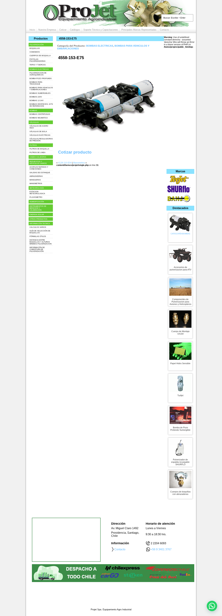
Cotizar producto (75, 152)
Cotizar (62, 29)
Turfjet (180, 395)
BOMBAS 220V (35, 97)
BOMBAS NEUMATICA (38, 118)
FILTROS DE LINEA (37, 152)
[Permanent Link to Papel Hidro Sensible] (180, 350)
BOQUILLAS (34, 48)
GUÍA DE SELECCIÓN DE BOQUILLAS (39, 232)
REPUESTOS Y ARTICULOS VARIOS (38, 162)
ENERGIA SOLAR (36, 214)
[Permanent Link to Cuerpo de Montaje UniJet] (180, 318)
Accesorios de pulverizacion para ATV (180, 268)
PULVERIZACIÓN (36, 45)
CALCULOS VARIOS (37, 227)
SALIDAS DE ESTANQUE (39, 172)
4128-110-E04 (65, 163)
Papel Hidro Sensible (180, 363)
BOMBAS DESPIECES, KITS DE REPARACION (41, 105)
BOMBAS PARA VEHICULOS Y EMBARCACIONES (41, 88)
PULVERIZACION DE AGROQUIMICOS (37, 74)
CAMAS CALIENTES (37, 157)
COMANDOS (34, 52)
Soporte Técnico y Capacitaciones (100, 29)
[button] (212, 606)
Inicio (32, 29)
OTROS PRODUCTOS (38, 219)
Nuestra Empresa (47, 29)
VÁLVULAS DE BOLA (38, 131)
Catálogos (75, 29)
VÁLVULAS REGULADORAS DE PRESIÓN (41, 140)
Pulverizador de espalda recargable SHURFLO (180, 462)
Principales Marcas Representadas (138, 29)
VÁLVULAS (34, 122)
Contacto (164, 29)
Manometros (79, 163)
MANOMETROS (35, 183)
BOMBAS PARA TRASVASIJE (35, 83)
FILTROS (33, 145)
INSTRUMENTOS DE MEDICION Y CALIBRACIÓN (37, 208)
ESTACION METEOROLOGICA (37, 192)
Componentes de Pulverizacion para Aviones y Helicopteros (180, 301)
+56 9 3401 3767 (161, 549)
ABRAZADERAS (36, 176)
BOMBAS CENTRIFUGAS (39, 114)
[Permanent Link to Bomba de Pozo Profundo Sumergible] (180, 414)
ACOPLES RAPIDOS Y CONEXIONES (38, 168)
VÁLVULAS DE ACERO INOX (38, 127)
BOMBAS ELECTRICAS (99, 45)
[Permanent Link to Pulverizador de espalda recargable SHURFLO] (180, 447)
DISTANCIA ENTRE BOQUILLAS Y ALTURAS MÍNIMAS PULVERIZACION (40, 242)
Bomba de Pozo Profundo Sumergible (180, 428)
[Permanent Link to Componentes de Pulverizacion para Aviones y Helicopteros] (180, 286)
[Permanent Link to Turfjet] (180, 382)
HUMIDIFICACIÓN (36, 202)
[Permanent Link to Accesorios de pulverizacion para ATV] (180, 254)
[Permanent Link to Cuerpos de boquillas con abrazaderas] (180, 479)
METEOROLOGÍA (36, 188)
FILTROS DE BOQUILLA (39, 149)
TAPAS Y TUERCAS (37, 65)
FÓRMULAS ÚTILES (37, 236)
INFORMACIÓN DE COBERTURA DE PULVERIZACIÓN (37, 249)
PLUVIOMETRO (35, 197)
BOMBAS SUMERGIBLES (39, 93)
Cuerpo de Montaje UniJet (180, 332)
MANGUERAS (35, 180)
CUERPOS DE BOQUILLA (40, 56)
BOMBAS (33, 110)
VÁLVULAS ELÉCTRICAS (39, 135)
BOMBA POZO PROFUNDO (40, 78)
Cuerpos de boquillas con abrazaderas (180, 493)
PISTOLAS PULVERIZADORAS (37, 60)
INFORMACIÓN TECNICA (39, 223)
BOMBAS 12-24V (36, 100)
